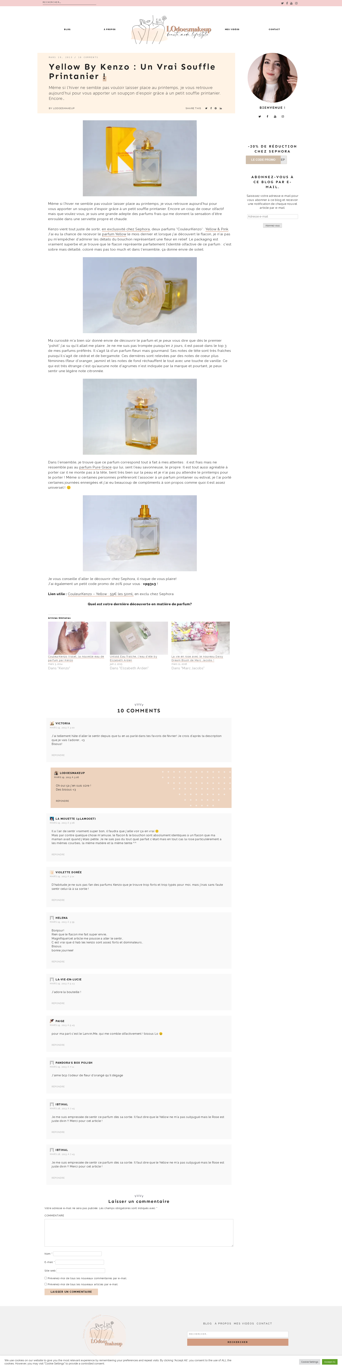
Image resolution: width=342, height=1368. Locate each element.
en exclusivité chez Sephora (126, 229)
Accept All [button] (329, 1362)
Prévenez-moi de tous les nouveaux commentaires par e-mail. (87, 1278)
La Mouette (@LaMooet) (76, 818)
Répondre (58, 755)
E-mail (50, 1262)
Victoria (63, 723)
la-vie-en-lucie (69, 979)
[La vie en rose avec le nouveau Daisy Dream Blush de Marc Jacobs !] (201, 638)
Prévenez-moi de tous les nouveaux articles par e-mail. (83, 1284)
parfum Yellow (114, 234)
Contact (274, 29)
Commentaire (54, 1215)
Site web (50, 1270)
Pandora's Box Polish (74, 1062)
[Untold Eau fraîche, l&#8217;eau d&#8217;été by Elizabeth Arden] (139, 638)
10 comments (88, 57)
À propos (110, 29)
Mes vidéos (232, 29)
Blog (67, 29)
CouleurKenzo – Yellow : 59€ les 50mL (100, 594)
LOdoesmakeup (64, 108)
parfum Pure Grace (95, 467)
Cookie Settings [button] (309, 1362)
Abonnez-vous (272, 225)
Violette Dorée (69, 872)
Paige (60, 1021)
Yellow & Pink (216, 229)
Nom (48, 1253)
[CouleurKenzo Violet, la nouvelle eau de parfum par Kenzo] (77, 638)
